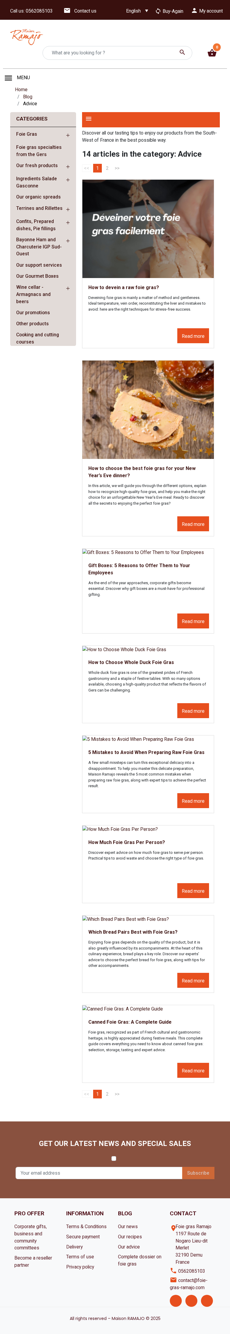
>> (117, 168)
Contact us (79, 11)
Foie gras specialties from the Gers (39, 150)
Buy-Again (169, 11)
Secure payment (83, 1237)
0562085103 (39, 11)
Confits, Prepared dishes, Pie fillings (36, 225)
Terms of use (80, 1257)
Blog (27, 97)
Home (21, 89)
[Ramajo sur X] (191, 1301)
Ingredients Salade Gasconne (36, 182)
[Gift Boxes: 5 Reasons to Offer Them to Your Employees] (148, 552)
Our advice (129, 1247)
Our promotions (33, 312)
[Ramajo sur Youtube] (207, 1301)
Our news (128, 1226)
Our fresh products (37, 165)
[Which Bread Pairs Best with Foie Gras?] (148, 919)
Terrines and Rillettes (39, 208)
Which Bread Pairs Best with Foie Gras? (133, 932)
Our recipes (130, 1237)
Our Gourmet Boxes (37, 276)
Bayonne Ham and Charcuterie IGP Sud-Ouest (39, 247)
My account (207, 10)
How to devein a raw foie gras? (123, 287)
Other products (32, 323)
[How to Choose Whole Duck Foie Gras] (148, 649)
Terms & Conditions (86, 1226)
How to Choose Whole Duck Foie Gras (131, 662)
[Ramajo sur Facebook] (176, 1301)
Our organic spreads (38, 197)
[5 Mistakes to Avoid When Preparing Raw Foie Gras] (148, 739)
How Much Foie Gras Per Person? (126, 842)
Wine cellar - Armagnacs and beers (33, 294)
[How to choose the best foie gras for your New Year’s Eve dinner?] (148, 410)
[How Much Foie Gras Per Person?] (148, 829)
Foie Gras (26, 134)
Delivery (74, 1247)
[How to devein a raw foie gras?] (148, 229)
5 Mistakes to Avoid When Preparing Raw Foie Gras (146, 752)
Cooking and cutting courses (37, 338)
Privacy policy (80, 1267)
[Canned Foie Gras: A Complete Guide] (148, 1009)
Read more (193, 336)
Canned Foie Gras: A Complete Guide (130, 1022)
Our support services (39, 265)
